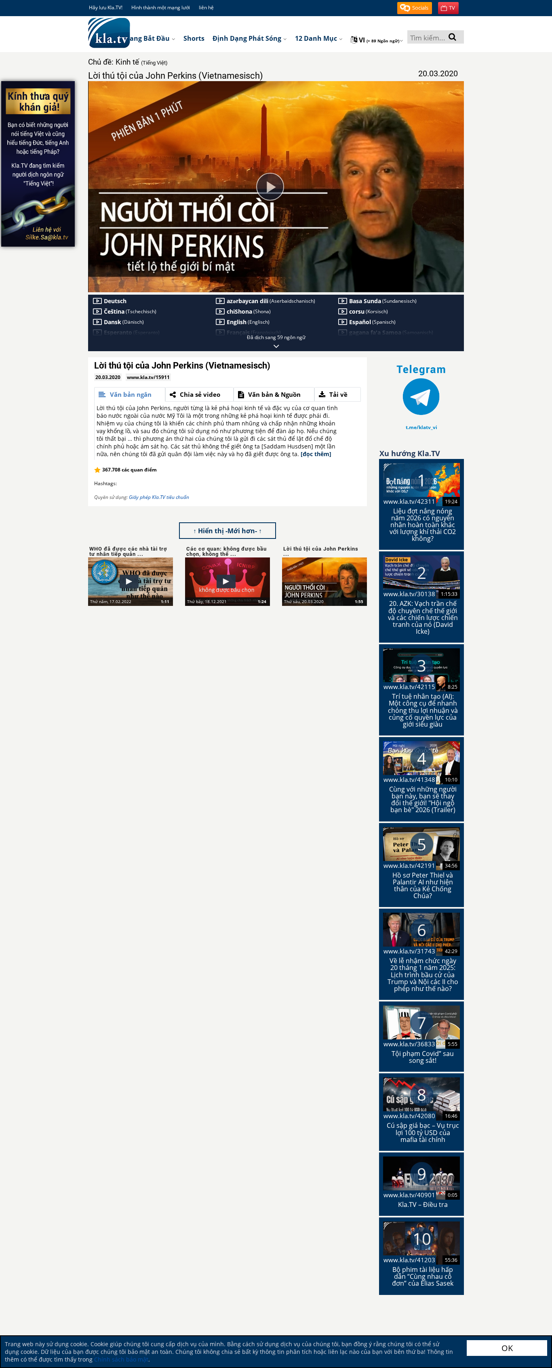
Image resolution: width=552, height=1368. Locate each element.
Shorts (193, 38)
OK (507, 1348)
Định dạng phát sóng (248, 38)
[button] (414, 8)
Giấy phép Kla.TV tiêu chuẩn (159, 497)
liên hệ (206, 7)
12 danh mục (317, 38)
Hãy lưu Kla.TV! (105, 7)
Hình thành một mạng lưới (160, 7)
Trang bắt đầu (147, 38)
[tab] (129, 394)
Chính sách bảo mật (121, 1359)
